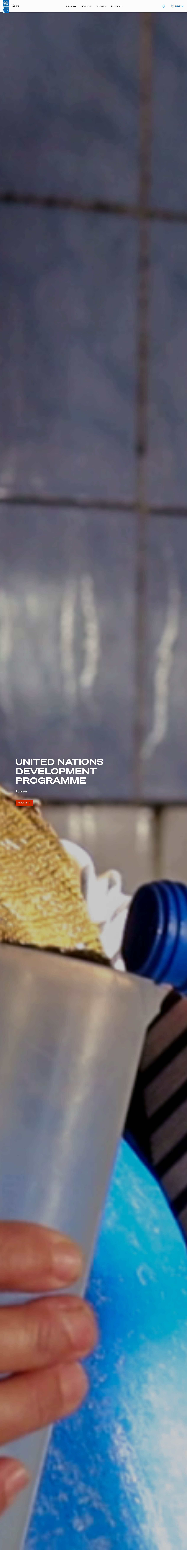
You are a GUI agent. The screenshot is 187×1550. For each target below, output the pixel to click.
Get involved (116, 6)
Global (163, 6)
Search (168, 6)
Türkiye (15, 6)
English (178, 6)
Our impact (101, 6)
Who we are (71, 6)
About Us (22, 803)
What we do (86, 6)
